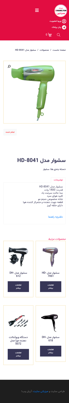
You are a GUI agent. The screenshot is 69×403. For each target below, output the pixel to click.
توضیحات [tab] (58, 180)
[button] (9, 66)
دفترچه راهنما (55, 217)
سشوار (46, 169)
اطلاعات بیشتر (51, 286)
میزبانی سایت (40, 391)
